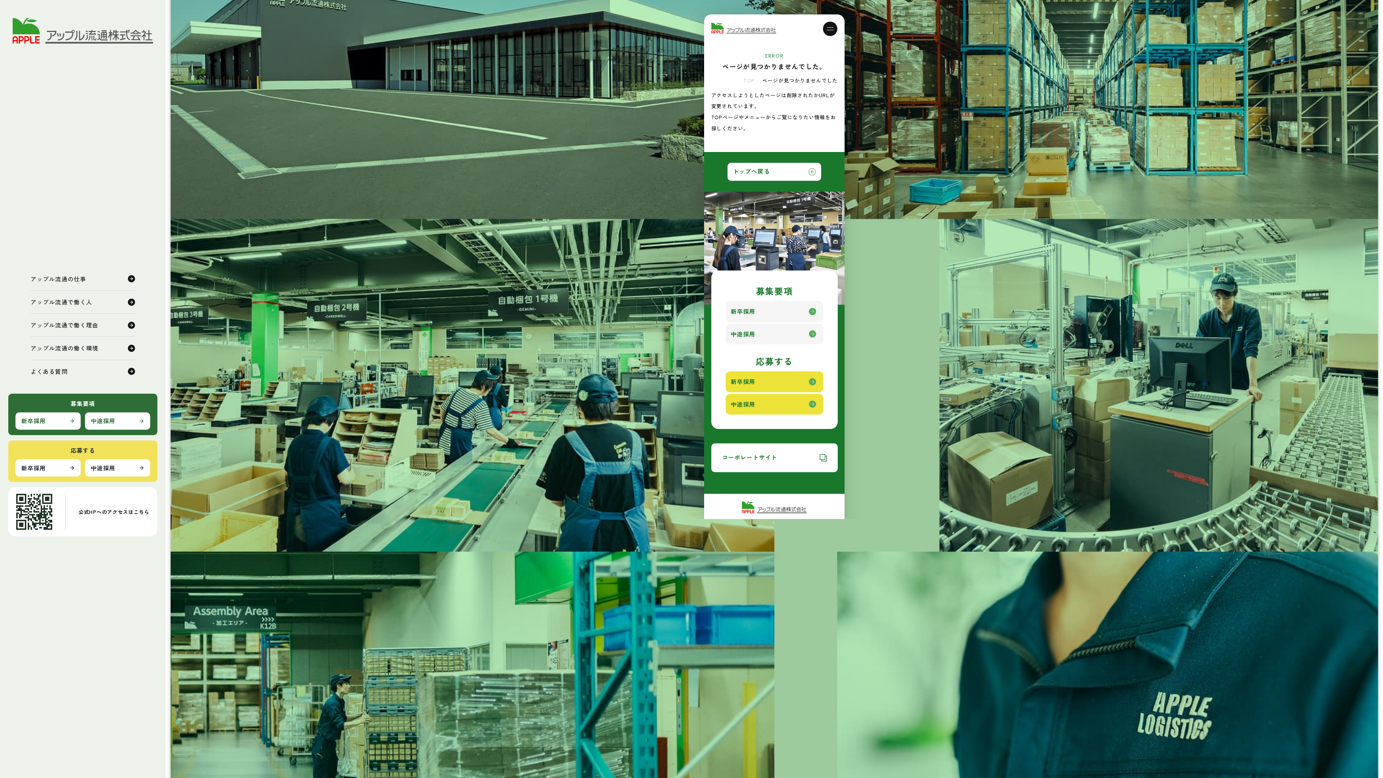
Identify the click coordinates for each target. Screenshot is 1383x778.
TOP (749, 80)
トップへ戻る (751, 171)
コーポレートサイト (750, 457)
